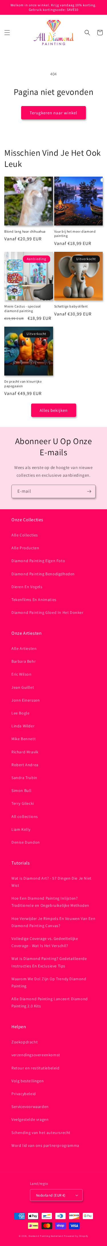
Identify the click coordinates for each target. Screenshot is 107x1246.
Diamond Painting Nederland (46, 1235)
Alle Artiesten (24, 648)
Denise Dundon (25, 842)
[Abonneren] (89, 491)
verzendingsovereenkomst (35, 1054)
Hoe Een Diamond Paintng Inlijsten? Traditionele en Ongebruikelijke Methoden (50, 902)
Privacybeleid (23, 1093)
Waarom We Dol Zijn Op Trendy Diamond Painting (48, 982)
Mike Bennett (23, 738)
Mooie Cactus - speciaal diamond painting (22, 308)
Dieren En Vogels (27, 586)
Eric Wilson (21, 674)
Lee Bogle (20, 713)
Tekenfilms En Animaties (33, 599)
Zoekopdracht (24, 1042)
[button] (7, 32)
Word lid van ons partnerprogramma (45, 1145)
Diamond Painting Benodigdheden (43, 573)
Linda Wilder (23, 725)
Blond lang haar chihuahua (25, 231)
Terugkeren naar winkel (53, 112)
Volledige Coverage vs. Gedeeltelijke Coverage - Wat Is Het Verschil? (44, 942)
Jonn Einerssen (25, 700)
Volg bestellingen (27, 1080)
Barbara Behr (23, 661)
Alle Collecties (24, 535)
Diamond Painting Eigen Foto (38, 560)
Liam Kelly (21, 829)
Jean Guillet (22, 687)
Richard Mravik (24, 751)
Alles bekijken (54, 410)
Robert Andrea (25, 764)
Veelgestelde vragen (30, 1119)
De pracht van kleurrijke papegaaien (23, 383)
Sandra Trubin (24, 777)
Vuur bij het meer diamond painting (75, 233)
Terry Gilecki (22, 803)
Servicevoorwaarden (30, 1106)
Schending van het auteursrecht (40, 1132)
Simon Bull (21, 790)
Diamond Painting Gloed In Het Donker (47, 612)
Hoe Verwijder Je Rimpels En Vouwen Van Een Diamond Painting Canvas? (53, 922)
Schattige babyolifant (71, 306)
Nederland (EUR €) (51, 1195)
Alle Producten (25, 547)
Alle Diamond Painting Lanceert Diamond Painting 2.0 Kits (49, 1002)
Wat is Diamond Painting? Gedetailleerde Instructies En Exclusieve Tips (49, 962)
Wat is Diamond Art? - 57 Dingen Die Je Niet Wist (51, 882)
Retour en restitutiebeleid (35, 1068)
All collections (24, 816)
